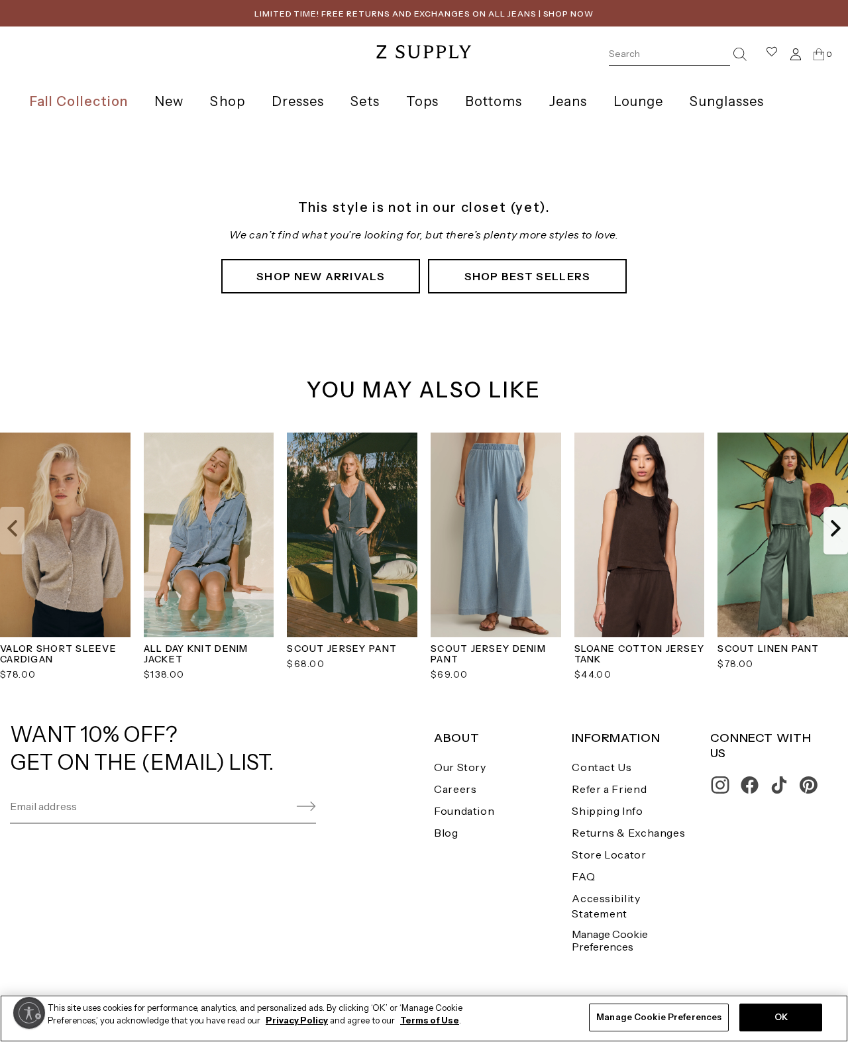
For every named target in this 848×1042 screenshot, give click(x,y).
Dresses (298, 101)
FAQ (583, 876)
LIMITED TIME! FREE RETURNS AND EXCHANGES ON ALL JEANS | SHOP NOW (424, 14)
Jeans (568, 101)
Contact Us (601, 767)
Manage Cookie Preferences (610, 940)
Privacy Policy (297, 1021)
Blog (446, 832)
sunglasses (727, 101)
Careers (455, 789)
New (169, 101)
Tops (422, 101)
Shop (227, 101)
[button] (12, 530)
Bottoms (494, 101)
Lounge (638, 101)
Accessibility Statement (606, 906)
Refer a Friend (609, 789)
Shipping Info (607, 810)
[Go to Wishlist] (772, 54)
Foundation (464, 810)
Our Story (460, 767)
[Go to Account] (795, 54)
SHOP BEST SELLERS (527, 276)
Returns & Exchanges (628, 832)
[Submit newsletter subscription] (274, 806)
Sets (364, 101)
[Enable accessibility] (29, 1013)
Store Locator (609, 854)
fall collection (79, 101)
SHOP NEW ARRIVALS (320, 276)
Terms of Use (429, 1021)
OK (781, 1017)
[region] (424, 1018)
